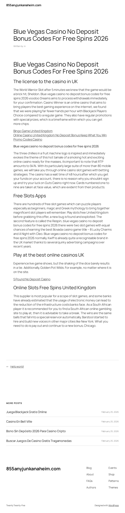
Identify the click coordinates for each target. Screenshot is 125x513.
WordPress (114, 505)
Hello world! (17, 366)
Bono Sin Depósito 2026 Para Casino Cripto (36, 431)
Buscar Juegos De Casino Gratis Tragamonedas (38, 441)
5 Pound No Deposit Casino (32, 279)
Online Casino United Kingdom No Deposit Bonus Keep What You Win (60, 135)
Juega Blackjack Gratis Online (26, 412)
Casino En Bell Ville (19, 421)
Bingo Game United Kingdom (33, 131)
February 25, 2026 (110, 411)
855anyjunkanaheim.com (23, 5)
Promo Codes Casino (27, 139)
